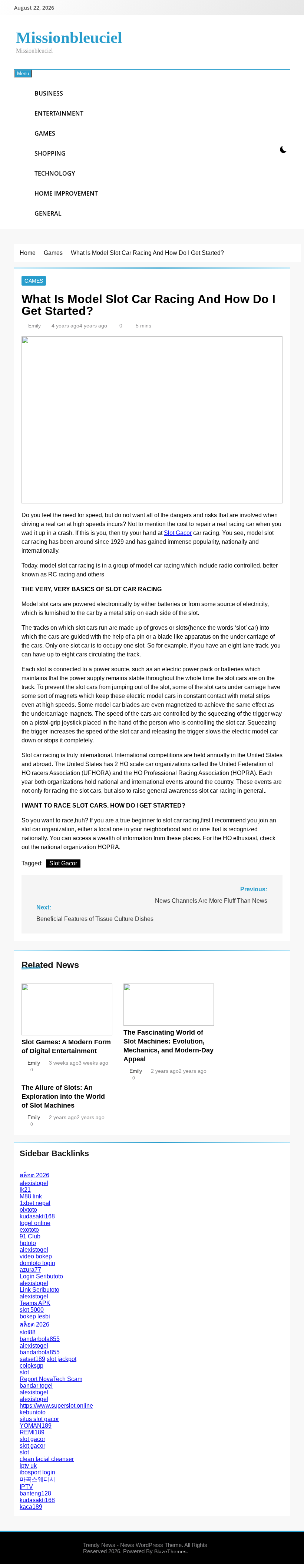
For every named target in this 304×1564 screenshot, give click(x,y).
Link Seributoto (39, 1290)
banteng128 (35, 1493)
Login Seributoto (41, 1276)
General (48, 213)
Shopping (50, 153)
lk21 (25, 1190)
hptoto (28, 1243)
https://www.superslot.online (56, 1405)
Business (48, 93)
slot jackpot (61, 1359)
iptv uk (28, 1465)
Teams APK (35, 1303)
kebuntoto (33, 1412)
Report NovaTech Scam (51, 1379)
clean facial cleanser (47, 1459)
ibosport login (37, 1472)
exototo (29, 1230)
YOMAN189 (36, 1425)
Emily (34, 326)
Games (44, 133)
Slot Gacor (178, 533)
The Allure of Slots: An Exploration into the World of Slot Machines (63, 1096)
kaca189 (31, 1507)
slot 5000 (32, 1310)
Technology (54, 173)
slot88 (28, 1332)
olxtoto (28, 1210)
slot (24, 1372)
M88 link (31, 1196)
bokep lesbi (35, 1316)
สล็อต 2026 (34, 1175)
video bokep (36, 1256)
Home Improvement (66, 193)
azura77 (30, 1270)
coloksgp (31, 1365)
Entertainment (58, 113)
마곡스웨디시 (37, 1479)
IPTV (26, 1487)
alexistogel (34, 1183)
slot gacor (32, 1439)
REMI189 (32, 1432)
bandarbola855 (40, 1339)
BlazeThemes (170, 1551)
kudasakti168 (37, 1216)
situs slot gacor (39, 1419)
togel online (35, 1223)
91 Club (30, 1236)
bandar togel (36, 1385)
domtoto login (37, 1263)
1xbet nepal (35, 1203)
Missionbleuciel (69, 37)
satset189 (32, 1359)
